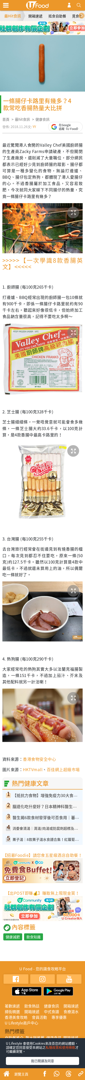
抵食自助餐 (57, 16)
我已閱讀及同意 (42, 1060)
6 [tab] (46, 32)
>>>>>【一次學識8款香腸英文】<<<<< (42, 263)
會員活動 (39, 1017)
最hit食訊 (22, 119)
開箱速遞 (35, 16)
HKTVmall (32, 769)
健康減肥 (13, 936)
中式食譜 (51, 1011)
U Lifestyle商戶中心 (21, 1023)
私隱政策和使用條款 (60, 1047)
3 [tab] (46, 26)
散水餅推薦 (35, 1037)
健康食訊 (42, 119)
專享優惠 (59, 1017)
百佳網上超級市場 (63, 769)
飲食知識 (33, 936)
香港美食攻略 (16, 1017)
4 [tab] (53, 26)
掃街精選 (12, 1011)
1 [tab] (32, 26)
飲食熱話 (31, 1006)
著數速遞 (12, 1006)
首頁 (5, 119)
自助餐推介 (14, 1037)
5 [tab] (39, 32)
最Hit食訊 (12, 16)
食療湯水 (71, 1011)
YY (34, 126)
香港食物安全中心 (39, 759)
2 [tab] (39, 26)
